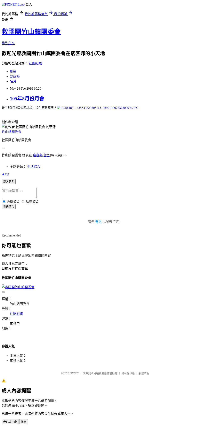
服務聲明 (144, 373)
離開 (23, 421)
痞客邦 (38, 155)
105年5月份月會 (27, 98)
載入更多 (8, 181)
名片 (13, 81)
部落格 (15, 76)
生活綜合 (33, 166)
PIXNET (74, 373)
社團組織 (35, 63)
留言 (46, 155)
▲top (5, 174)
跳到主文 (8, 43)
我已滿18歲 (10, 421)
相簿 (13, 71)
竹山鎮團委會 (11, 132)
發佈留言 (8, 206)
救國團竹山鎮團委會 (31, 31)
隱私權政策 (128, 373)
